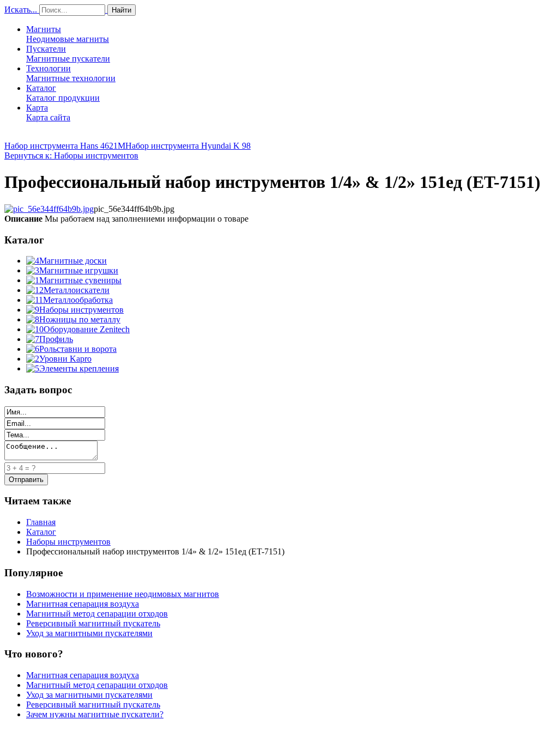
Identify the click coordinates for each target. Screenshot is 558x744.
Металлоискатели (77, 290)
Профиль (56, 339)
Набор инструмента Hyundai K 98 (188, 145)
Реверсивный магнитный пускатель (93, 623)
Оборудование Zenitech (87, 329)
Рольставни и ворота (78, 348)
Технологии (71, 73)
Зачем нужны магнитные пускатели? (94, 714)
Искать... (20, 9)
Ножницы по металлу (79, 319)
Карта (48, 112)
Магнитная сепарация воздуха (82, 603)
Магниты (67, 34)
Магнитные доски (73, 260)
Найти (121, 10)
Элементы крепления (79, 368)
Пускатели (68, 53)
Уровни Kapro (65, 358)
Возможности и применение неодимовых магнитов (122, 594)
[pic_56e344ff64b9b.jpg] (49, 209)
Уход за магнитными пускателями (89, 633)
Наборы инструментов (81, 309)
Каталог (63, 92)
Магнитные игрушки (78, 270)
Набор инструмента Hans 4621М (64, 145)
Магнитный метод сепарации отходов (97, 613)
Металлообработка (78, 299)
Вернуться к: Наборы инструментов (71, 155)
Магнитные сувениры (80, 280)
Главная (41, 522)
